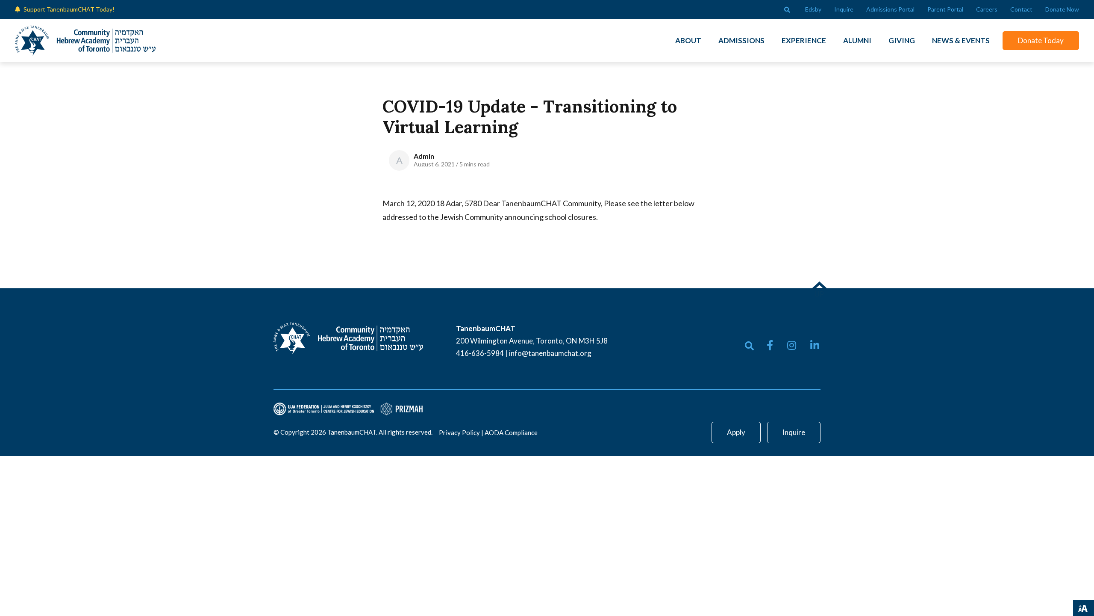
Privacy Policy (459, 432)
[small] (770, 345)
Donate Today (1041, 40)
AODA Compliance (511, 432)
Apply (736, 432)
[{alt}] (348, 337)
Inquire (793, 432)
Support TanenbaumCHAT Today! (69, 9)
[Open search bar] (787, 10)
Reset (1031, 607)
